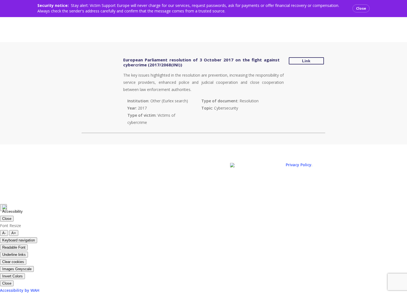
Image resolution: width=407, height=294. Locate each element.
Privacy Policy (298, 164)
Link (306, 61)
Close (361, 8)
